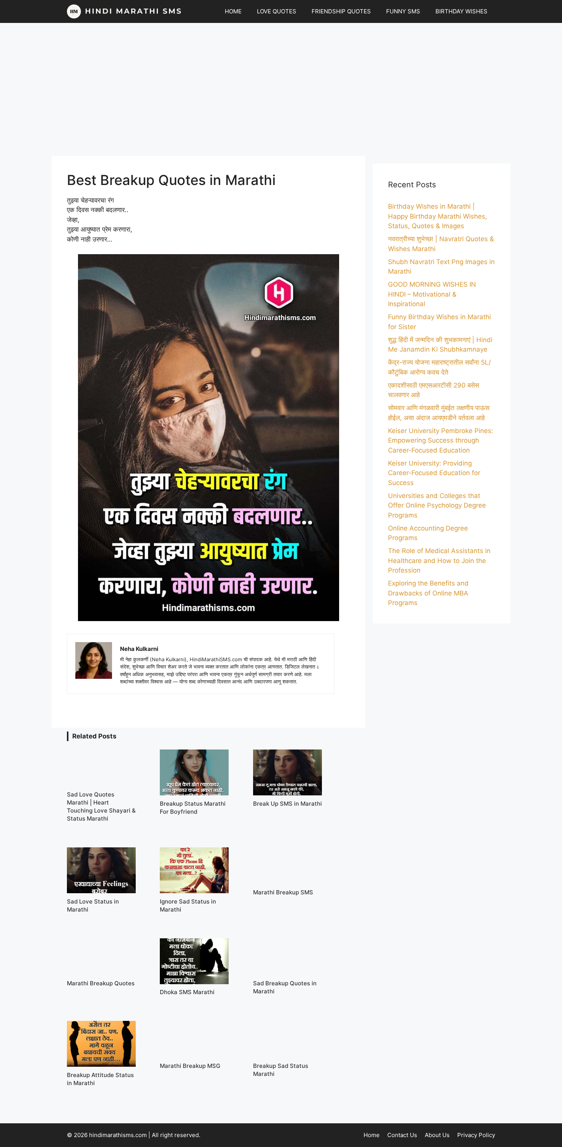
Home (372, 1135)
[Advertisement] (281, 89)
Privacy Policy (476, 1135)
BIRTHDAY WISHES (461, 11)
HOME (233, 11)
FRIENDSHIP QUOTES (341, 11)
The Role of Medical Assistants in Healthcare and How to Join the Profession (439, 560)
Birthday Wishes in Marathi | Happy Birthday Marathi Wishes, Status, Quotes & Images (437, 216)
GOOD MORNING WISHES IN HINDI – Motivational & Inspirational (432, 294)
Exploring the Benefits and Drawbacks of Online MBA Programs (428, 593)
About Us (437, 1135)
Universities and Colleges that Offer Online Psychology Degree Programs (437, 505)
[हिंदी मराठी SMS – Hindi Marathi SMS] (124, 11)
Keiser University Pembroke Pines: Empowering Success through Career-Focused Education (440, 440)
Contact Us (402, 1135)
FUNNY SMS (403, 11)
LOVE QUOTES (276, 11)
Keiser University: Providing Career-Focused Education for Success (434, 473)
